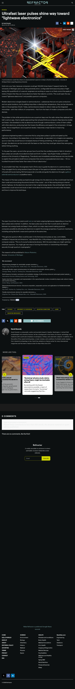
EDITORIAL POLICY (7, 645)
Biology (22, 640)
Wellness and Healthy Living (45, 656)
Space (22, 653)
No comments (39, 321)
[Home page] (37, 3)
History (22, 645)
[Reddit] (68, 23)
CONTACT (5, 655)
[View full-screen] (73, 30)
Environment (24, 637)
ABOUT (4, 643)
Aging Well (41, 660)
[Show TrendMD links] (72, 299)
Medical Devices (43, 650)
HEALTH (40, 635)
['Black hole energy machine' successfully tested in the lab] (37, 365)
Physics (4, 9)
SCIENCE (23, 635)
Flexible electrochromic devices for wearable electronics (18, 292)
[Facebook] (57, 23)
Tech (58, 640)
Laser (56, 309)
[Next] (70, 374)
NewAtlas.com (61, 635)
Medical (22, 648)
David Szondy (16, 329)
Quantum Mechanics (14, 313)
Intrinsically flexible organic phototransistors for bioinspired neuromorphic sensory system (28, 269)
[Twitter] (60, 23)
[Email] (71, 23)
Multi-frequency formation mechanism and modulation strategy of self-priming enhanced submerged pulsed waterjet (35, 274)
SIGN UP (4, 640)
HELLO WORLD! (6, 637)
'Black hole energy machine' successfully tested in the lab (35, 379)
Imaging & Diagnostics (45, 648)
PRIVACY (4, 653)
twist (30, 221)
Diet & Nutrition (43, 662)
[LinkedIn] (64, 23)
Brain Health (42, 640)
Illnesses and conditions (45, 637)
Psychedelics (42, 653)
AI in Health (42, 645)
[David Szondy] (5, 331)
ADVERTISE (5, 648)
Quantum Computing (43, 309)
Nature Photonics (30, 252)
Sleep (40, 667)
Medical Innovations (44, 643)
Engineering (60, 637)
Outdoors (60, 643)
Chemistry (23, 643)
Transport (60, 645)
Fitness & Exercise (43, 665)
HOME (4, 635)
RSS (3, 658)
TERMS (4, 650)
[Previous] (4, 374)
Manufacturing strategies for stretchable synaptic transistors (19, 264)
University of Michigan (15, 255)
